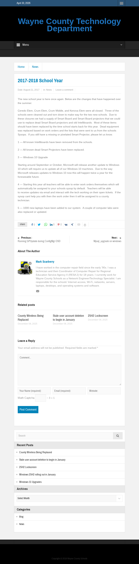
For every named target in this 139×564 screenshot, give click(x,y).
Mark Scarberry (45, 262)
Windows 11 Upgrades (30, 482)
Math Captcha (26, 397)
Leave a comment (64, 90)
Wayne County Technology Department (69, 25)
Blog (21, 516)
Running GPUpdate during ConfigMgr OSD (39, 239)
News (35, 67)
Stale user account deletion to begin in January (68, 318)
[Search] (118, 435)
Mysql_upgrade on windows (107, 239)
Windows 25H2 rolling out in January (37, 474)
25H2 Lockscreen (98, 316)
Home (21, 67)
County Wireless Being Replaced (35, 452)
